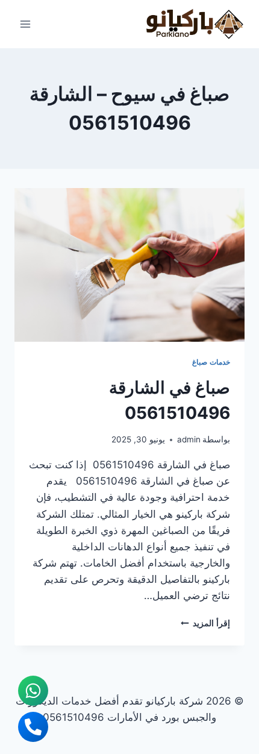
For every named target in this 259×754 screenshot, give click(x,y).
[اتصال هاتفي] (33, 727)
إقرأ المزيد (205, 623)
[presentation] (129, 265)
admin (189, 439)
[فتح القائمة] (25, 23)
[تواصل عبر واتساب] (33, 691)
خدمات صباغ (211, 361)
